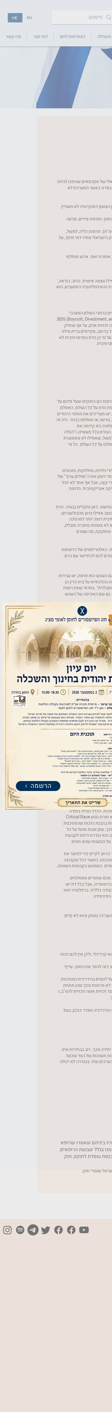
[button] (82, 611)
